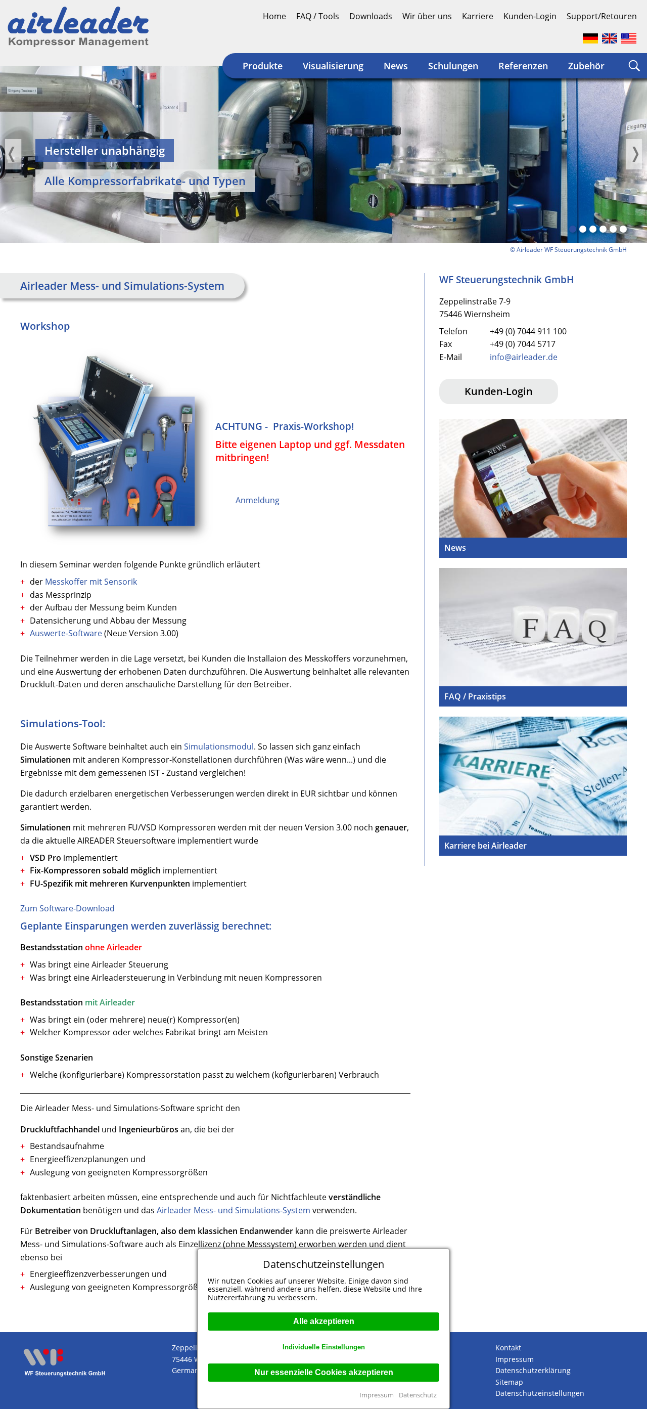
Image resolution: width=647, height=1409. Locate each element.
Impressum (376, 1394)
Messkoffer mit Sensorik (91, 581)
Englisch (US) (629, 38)
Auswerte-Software (67, 633)
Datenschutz (418, 1394)
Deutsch (590, 38)
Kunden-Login (530, 16)
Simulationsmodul (219, 746)
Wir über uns (427, 16)
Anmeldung (258, 500)
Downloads (370, 16)
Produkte (263, 66)
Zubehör (586, 66)
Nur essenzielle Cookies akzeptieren (323, 1372)
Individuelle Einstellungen (324, 1347)
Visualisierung (333, 66)
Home (274, 16)
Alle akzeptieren (323, 1321)
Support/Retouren (602, 16)
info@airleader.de (524, 357)
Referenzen (523, 66)
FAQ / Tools (317, 16)
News (396, 66)
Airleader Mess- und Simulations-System (233, 1210)
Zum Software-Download (67, 908)
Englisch (610, 38)
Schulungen (453, 66)
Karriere (477, 16)
